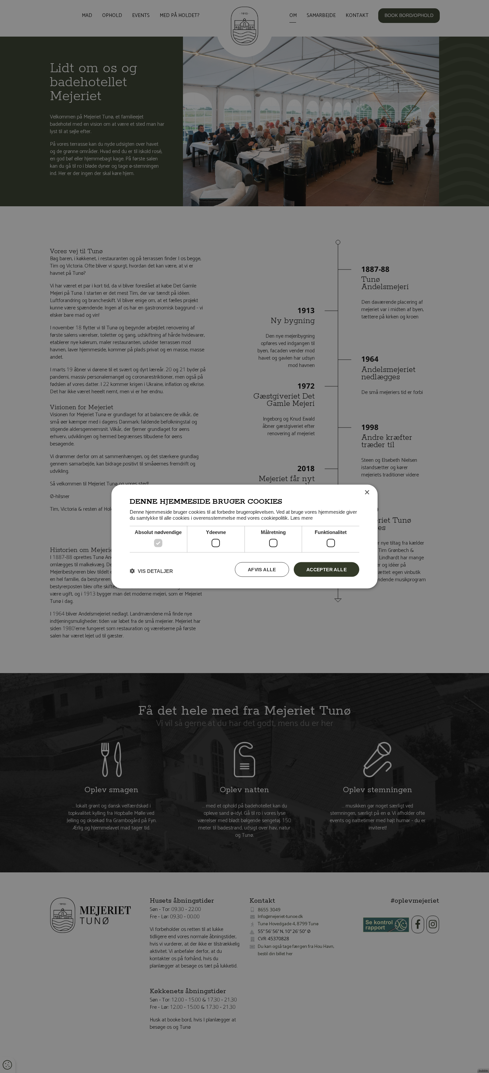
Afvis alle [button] (262, 569)
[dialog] (244, 536)
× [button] (366, 492)
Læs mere (301, 518)
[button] (151, 571)
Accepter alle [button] (326, 569)
